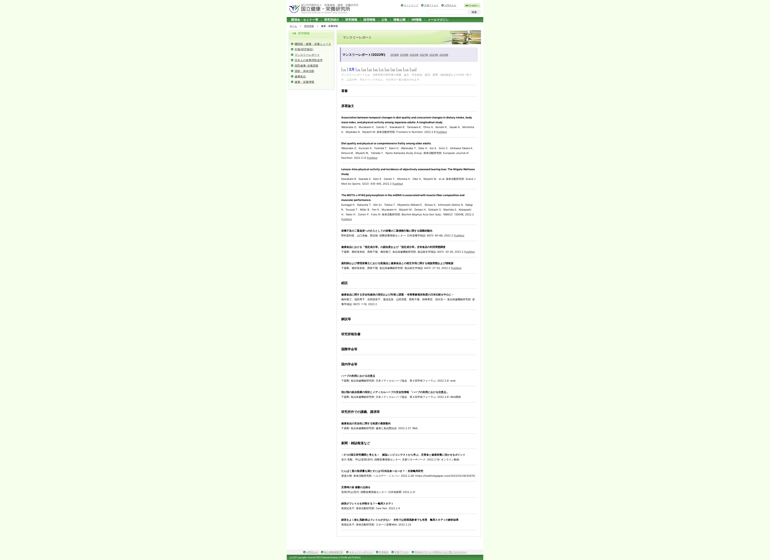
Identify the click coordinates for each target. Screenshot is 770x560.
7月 (382, 70)
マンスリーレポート (307, 54)
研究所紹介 (331, 19)
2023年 (433, 54)
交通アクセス (431, 5)
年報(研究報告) (304, 49)
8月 (387, 70)
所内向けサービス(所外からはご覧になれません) (441, 552)
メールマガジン (438, 19)
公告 (384, 19)
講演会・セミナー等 (304, 19)
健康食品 (300, 76)
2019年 (404, 54)
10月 (399, 70)
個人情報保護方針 (333, 552)
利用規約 (384, 552)
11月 (406, 70)
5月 (370, 70)
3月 (358, 70)
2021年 (424, 54)
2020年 (414, 54)
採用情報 (369, 19)
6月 (376, 70)
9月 (393, 70)
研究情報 (351, 19)
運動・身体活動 (304, 71)
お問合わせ (450, 5)
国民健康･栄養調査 (306, 65)
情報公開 (399, 19)
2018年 (394, 54)
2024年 (443, 54)
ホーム (293, 25)
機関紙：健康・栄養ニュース (313, 44)
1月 (344, 70)
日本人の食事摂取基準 (309, 60)
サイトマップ (411, 5)
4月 (364, 70)
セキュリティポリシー (361, 552)
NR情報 (416, 19)
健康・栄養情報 (304, 81)
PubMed (441, 131)
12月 (413, 70)
